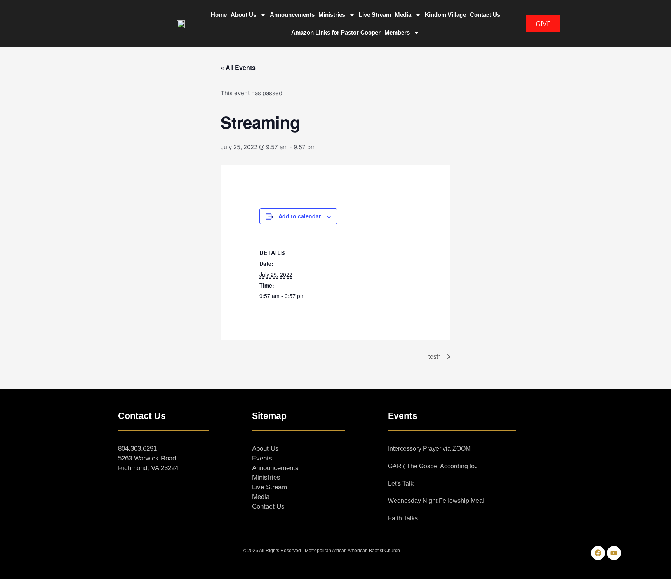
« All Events (238, 67)
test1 (435, 356)
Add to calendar (299, 216)
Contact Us (485, 14)
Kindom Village (445, 14)
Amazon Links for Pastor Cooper (336, 32)
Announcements (292, 14)
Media (403, 14)
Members (397, 32)
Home (219, 14)
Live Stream (375, 14)
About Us (243, 14)
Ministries (331, 14)
